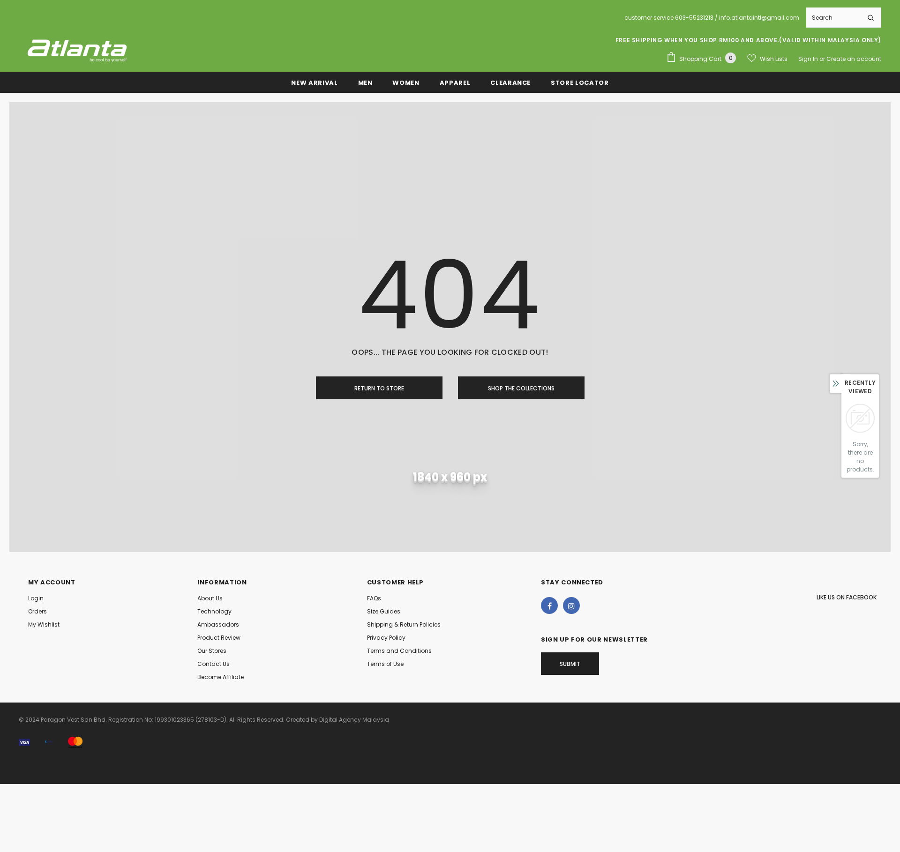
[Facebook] (549, 605)
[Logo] (77, 49)
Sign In (808, 59)
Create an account (853, 59)
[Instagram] (571, 605)
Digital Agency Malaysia (354, 720)
